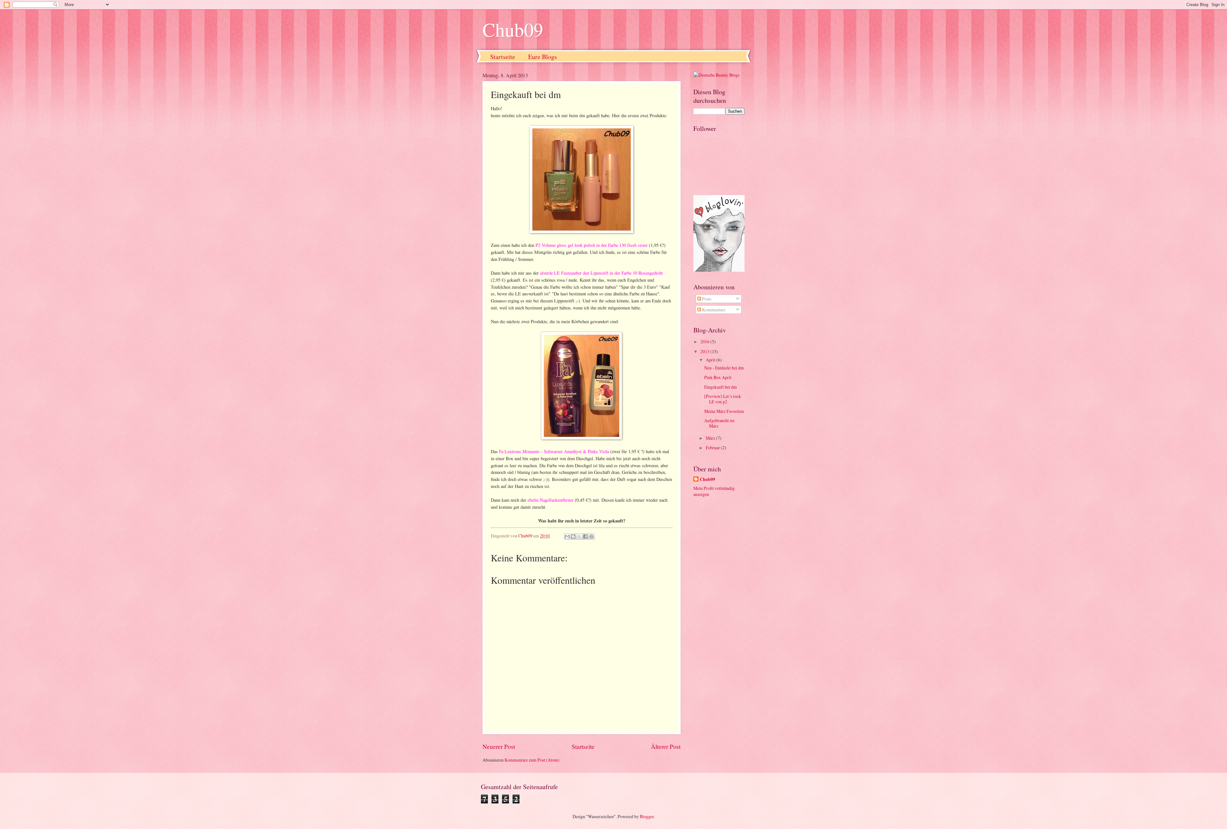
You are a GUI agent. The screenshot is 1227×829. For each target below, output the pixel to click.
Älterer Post (666, 746)
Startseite (502, 56)
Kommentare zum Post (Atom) (532, 760)
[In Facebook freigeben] (585, 536)
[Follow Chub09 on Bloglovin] (719, 270)
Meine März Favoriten (724, 411)
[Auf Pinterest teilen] (591, 536)
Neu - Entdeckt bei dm (724, 368)
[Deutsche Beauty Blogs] (716, 75)
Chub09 (512, 29)
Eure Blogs (542, 56)
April (711, 360)
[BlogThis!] (573, 536)
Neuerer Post (498, 746)
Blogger (647, 816)
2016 (705, 341)
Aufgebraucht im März (719, 423)
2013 (705, 351)
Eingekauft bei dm (720, 387)
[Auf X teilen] (579, 536)
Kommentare (713, 310)
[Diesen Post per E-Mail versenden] (567, 536)
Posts (706, 299)
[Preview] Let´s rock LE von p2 (722, 399)
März (711, 438)
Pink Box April (717, 377)
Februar (713, 448)
